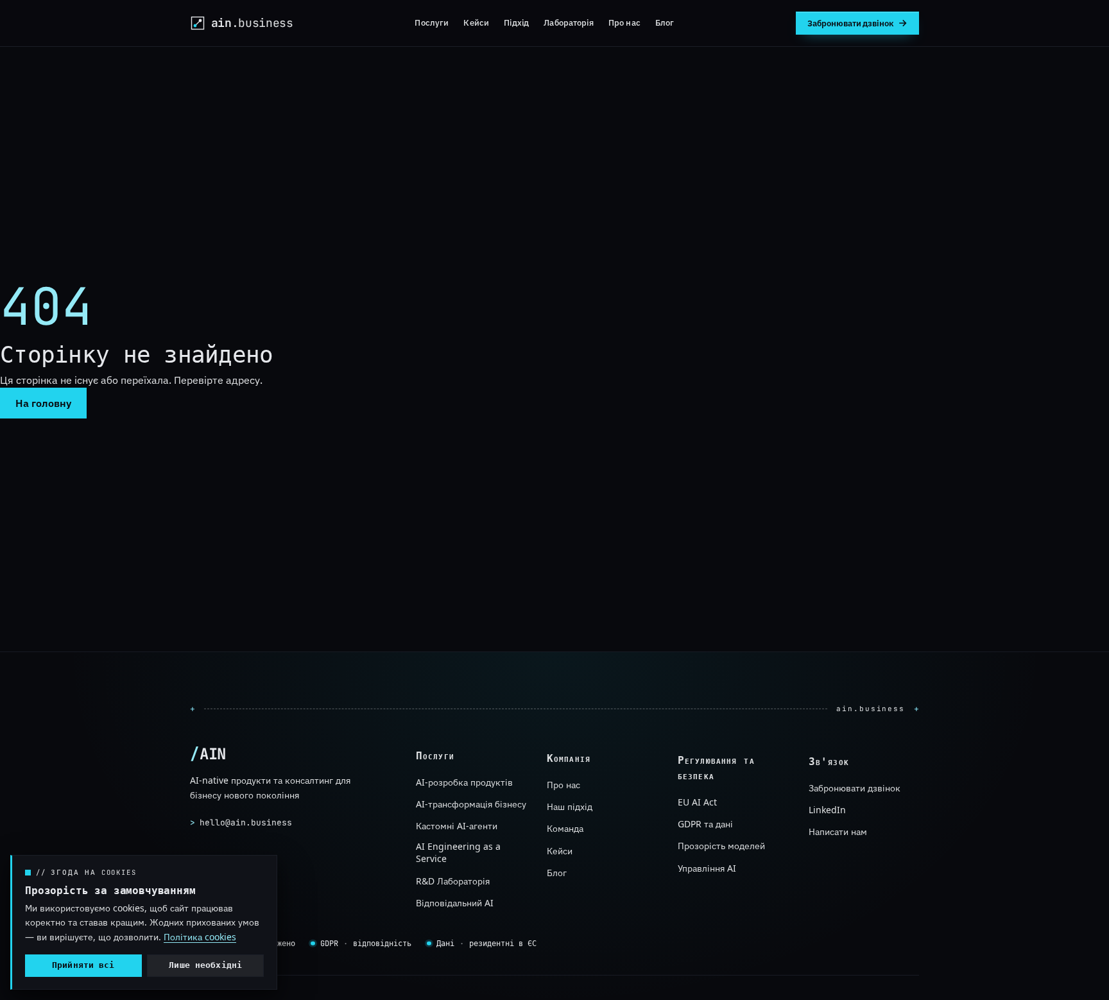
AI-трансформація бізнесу (471, 804)
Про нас (624, 22)
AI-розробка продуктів (464, 782)
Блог (665, 22)
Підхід (516, 22)
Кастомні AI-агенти (456, 826)
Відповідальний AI (455, 903)
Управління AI (707, 868)
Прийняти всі (83, 965)
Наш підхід (569, 807)
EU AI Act (697, 802)
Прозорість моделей (721, 846)
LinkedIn (827, 810)
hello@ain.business (241, 821)
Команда (565, 829)
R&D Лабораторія (453, 881)
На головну (43, 403)
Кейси (476, 22)
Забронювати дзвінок (854, 788)
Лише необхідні (205, 965)
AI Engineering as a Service (458, 852)
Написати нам (838, 832)
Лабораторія (568, 22)
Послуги (432, 22)
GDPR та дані (705, 824)
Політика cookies (200, 937)
